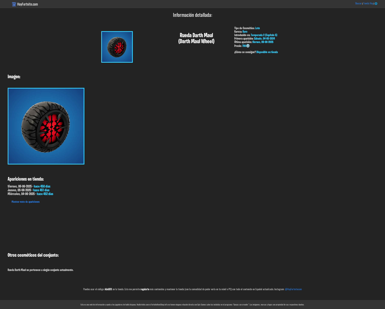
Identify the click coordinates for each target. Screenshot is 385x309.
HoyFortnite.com (27, 4)
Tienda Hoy (368, 3)
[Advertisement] (90, 227)
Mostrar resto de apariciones (26, 201)
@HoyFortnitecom (293, 289)
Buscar (358, 3)
